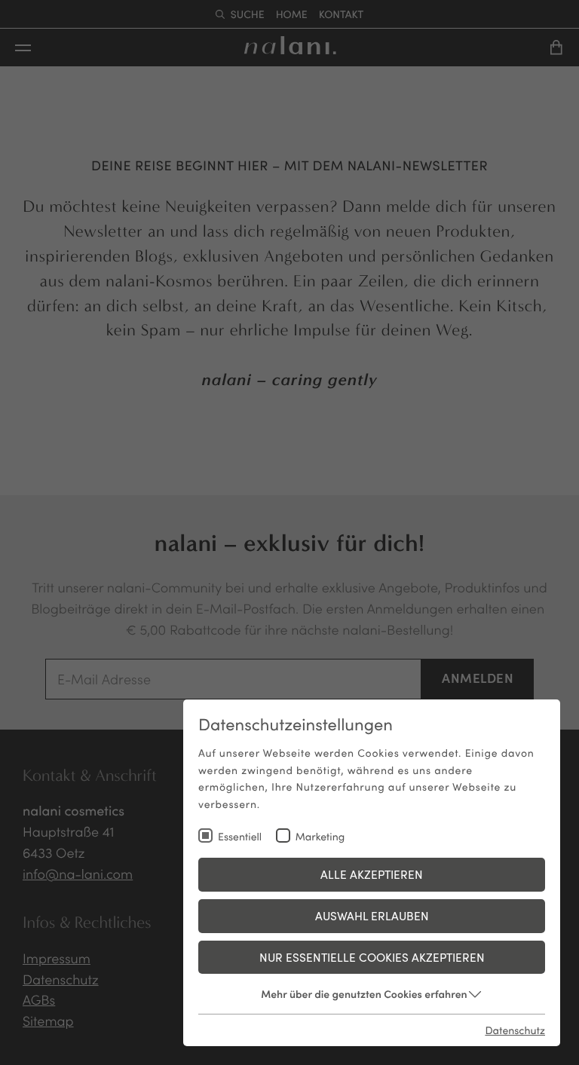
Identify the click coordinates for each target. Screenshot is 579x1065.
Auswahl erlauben (372, 915)
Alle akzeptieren (371, 874)
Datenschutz (515, 1030)
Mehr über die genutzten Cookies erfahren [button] (364, 993)
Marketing (320, 836)
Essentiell (240, 836)
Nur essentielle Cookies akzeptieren (372, 957)
